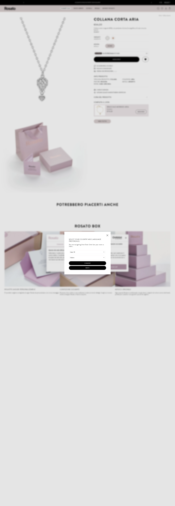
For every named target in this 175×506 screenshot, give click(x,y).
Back (87, 268)
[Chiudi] (107, 235)
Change (87, 263)
